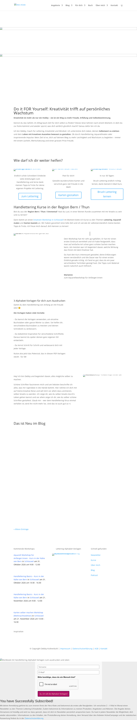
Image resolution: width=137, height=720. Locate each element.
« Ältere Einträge (21, 529)
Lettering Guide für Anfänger (32, 438)
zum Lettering (29, 196)
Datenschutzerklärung (82, 648)
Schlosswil (29, 561)
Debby (23, 442)
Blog (68, 5)
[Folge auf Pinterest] (32, 638)
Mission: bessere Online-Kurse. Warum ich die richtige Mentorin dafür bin (58, 470)
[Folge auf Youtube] (26, 638)
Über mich (100, 5)
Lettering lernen (57, 442)
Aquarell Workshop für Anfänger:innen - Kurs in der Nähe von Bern (29, 558)
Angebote (55, 5)
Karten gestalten (68, 195)
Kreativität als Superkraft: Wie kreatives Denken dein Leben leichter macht (57, 503)
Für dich (79, 5)
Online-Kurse (56, 474)
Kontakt (114, 5)
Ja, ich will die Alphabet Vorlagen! (53, 694)
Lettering (45, 442)
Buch (90, 5)
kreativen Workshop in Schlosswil (48, 219)
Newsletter (96, 555)
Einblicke (45, 474)
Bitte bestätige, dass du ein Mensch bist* (56, 677)
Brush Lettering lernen (107, 194)
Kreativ (46, 507)
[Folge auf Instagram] (21, 638)
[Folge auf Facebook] (16, 638)
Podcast (94, 575)
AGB (96, 648)
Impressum (65, 648)
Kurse (93, 560)
